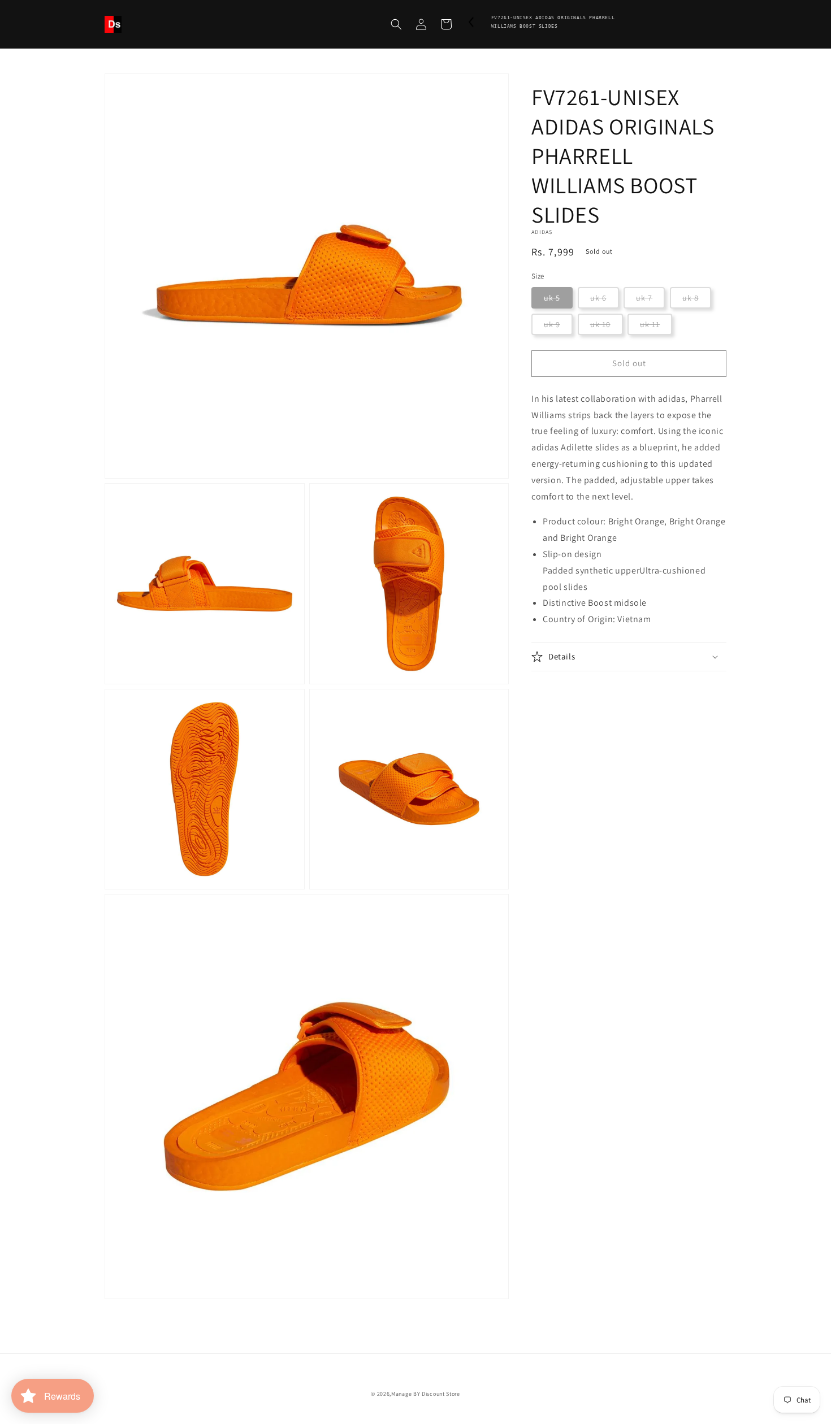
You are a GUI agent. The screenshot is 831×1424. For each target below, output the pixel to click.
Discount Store (441, 1393)
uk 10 (600, 324)
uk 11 (650, 324)
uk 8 (690, 298)
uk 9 (552, 324)
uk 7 (644, 298)
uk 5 (552, 298)
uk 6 (598, 298)
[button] (396, 24)
